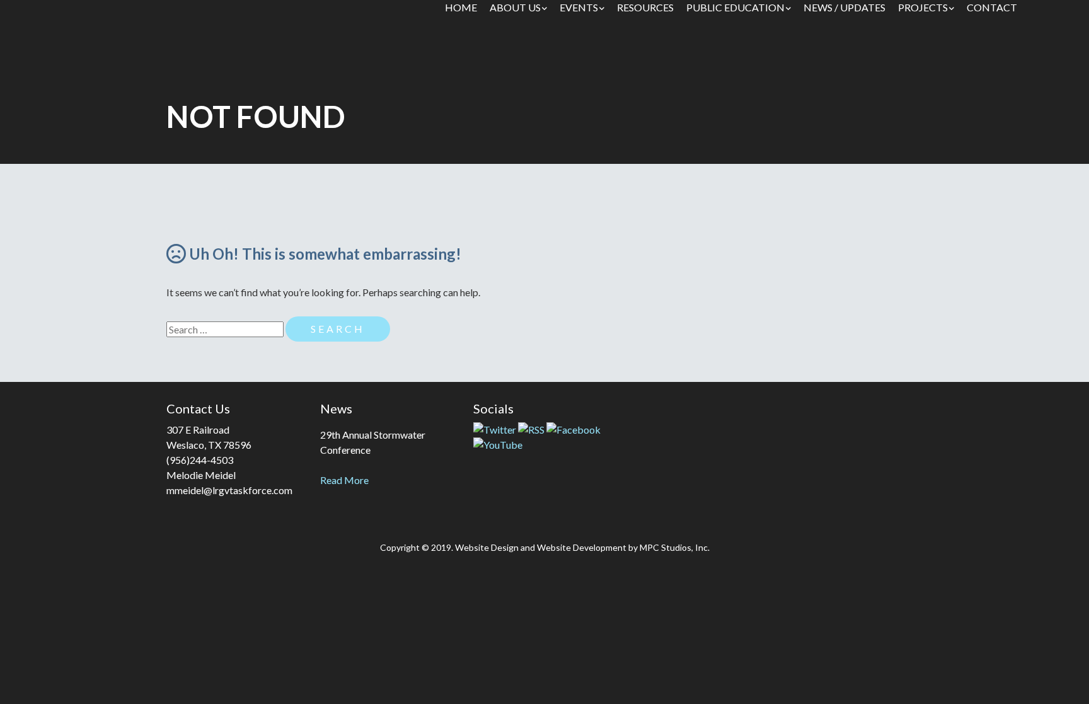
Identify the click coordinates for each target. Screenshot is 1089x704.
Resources (645, 7)
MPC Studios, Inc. (675, 547)
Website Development (581, 547)
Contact (992, 7)
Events (579, 7)
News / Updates (844, 7)
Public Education (735, 7)
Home (461, 7)
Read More (344, 480)
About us (515, 7)
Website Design (487, 547)
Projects (923, 7)
